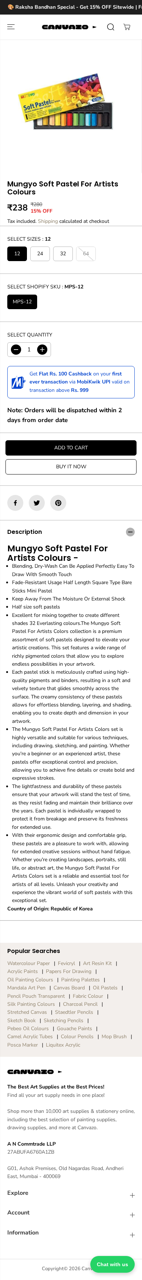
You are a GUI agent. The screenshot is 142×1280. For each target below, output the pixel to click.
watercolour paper (28, 963)
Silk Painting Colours (31, 1004)
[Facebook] (15, 503)
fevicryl (66, 963)
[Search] (111, 27)
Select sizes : (29, 239)
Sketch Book (21, 1020)
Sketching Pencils (63, 1020)
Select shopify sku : (45, 286)
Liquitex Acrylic (63, 1044)
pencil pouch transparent (36, 996)
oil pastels (105, 987)
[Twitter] (37, 503)
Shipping (48, 221)
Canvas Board (69, 987)
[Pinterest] (58, 503)
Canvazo (91, 1268)
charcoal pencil (80, 1004)
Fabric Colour (88, 996)
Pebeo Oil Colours (28, 1028)
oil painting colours (30, 979)
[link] (71, 1072)
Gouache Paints (74, 1028)
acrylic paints (22, 971)
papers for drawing (68, 971)
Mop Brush (114, 1036)
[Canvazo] (69, 27)
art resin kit (97, 963)
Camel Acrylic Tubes (30, 1036)
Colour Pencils (77, 1036)
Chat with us (112, 1264)
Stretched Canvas (27, 1012)
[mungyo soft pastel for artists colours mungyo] (66, 101)
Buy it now (71, 466)
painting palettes (80, 979)
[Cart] (127, 27)
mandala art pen (26, 987)
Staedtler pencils (74, 1012)
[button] (11, 27)
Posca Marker (22, 1044)
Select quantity (29, 334)
